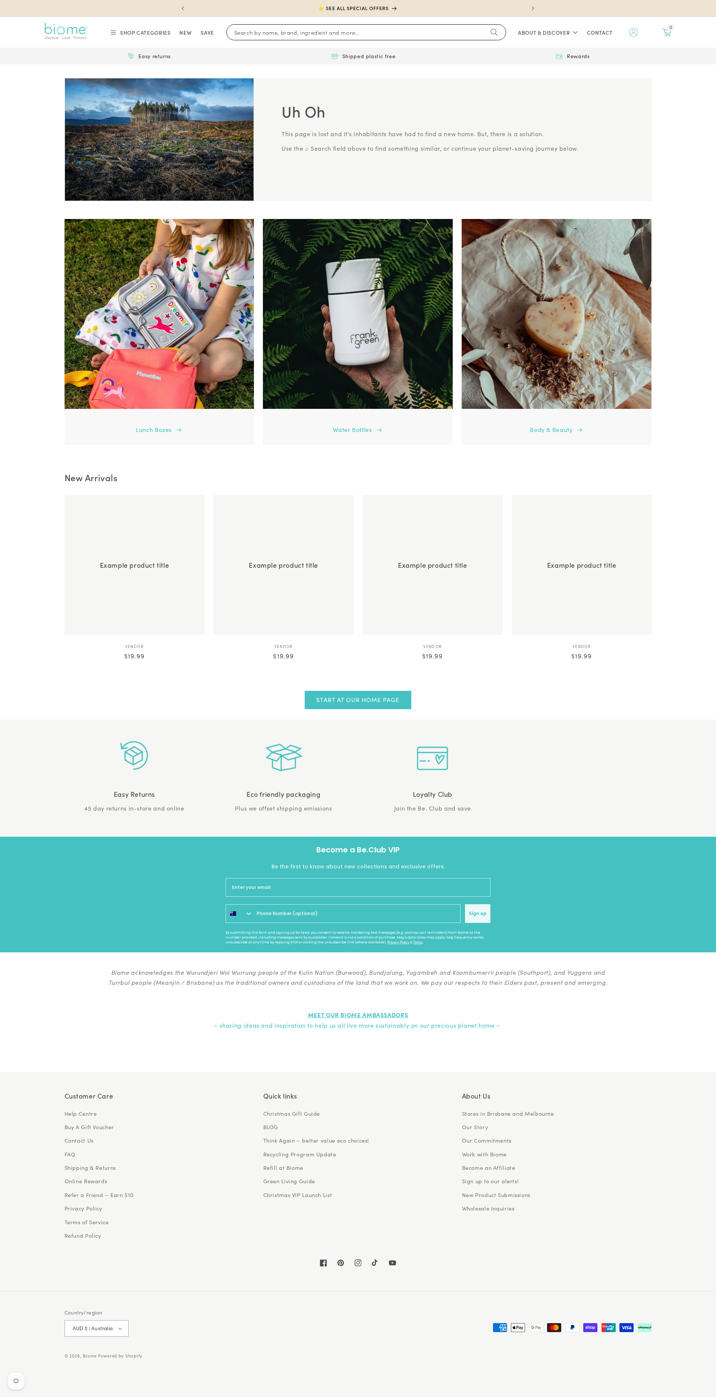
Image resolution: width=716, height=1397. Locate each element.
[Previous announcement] (183, 8)
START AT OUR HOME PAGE (357, 700)
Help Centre (81, 1113)
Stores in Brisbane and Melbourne (508, 1113)
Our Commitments (486, 1140)
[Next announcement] (533, 8)
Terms (418, 942)
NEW (185, 32)
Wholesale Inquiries (488, 1208)
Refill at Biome (283, 1167)
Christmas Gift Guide (291, 1113)
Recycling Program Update (299, 1154)
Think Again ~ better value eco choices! (316, 1140)
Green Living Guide (289, 1181)
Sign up (478, 913)
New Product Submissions (496, 1195)
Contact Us (79, 1140)
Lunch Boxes (154, 429)
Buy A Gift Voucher (89, 1127)
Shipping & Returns (90, 1167)
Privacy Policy (398, 942)
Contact (600, 32)
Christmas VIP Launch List (297, 1195)
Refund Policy (83, 1235)
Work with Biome (484, 1154)
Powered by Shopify (120, 1356)
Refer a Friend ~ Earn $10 (99, 1195)
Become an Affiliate (488, 1167)
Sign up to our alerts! (490, 1181)
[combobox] (239, 914)
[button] (140, 32)
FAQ (70, 1154)
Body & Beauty (551, 429)
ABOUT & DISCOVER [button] (544, 32)
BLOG (271, 1127)
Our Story (475, 1127)
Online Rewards (86, 1181)
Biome (90, 1356)
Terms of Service (87, 1222)
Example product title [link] (134, 565)
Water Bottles (352, 429)
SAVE (207, 32)
